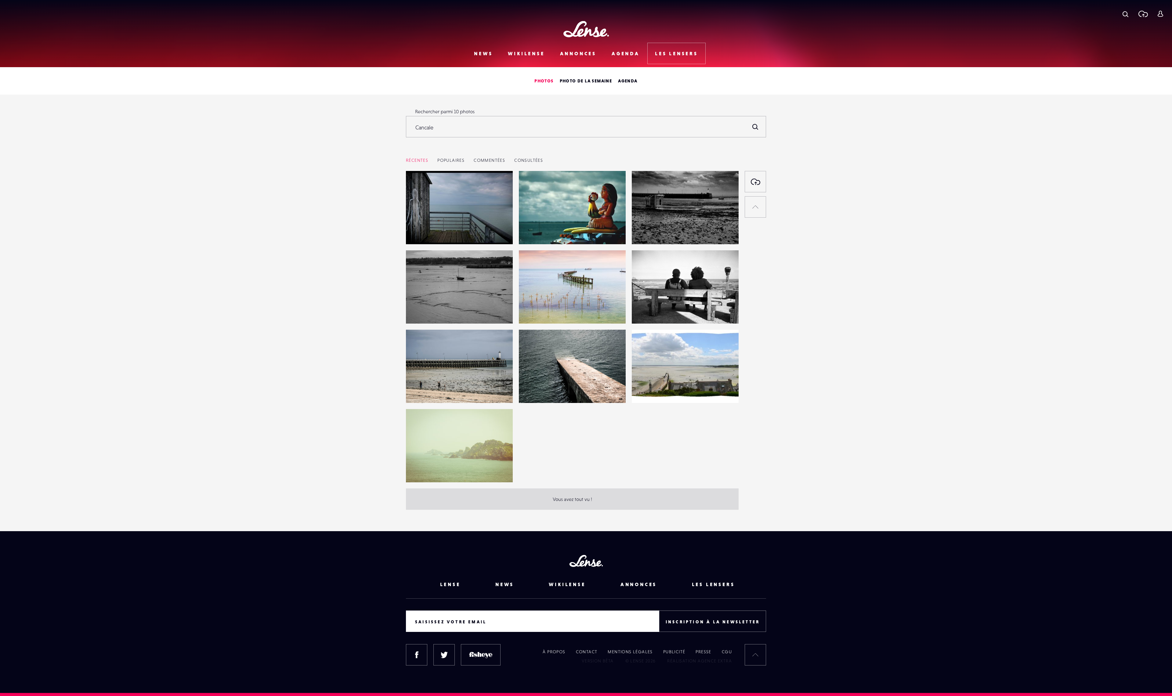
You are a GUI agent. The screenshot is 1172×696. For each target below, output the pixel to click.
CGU (727, 651)
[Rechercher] (755, 126)
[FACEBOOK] (416, 654)
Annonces (578, 53)
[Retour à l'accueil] (586, 29)
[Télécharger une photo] (1143, 13)
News (483, 53)
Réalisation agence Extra (699, 660)
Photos (543, 80)
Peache (645, 311)
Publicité (674, 651)
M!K (416, 390)
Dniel (417, 231)
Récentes (417, 160)
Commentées (489, 160)
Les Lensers (676, 53)
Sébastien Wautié (543, 231)
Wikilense (526, 53)
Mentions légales (630, 651)
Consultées (528, 160)
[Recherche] (1125, 13)
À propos (554, 651)
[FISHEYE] (481, 654)
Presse (703, 651)
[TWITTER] (444, 654)
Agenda (626, 53)
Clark (417, 470)
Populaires (451, 160)
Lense (450, 584)
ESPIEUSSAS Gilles (657, 231)
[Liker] (499, 187)
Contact (587, 651)
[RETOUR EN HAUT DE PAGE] (755, 207)
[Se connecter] (1160, 13)
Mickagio (647, 390)
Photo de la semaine (586, 80)
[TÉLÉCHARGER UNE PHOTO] (755, 181)
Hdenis (532, 311)
